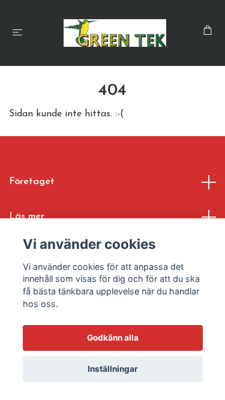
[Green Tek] (115, 33)
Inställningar (113, 369)
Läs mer (26, 216)
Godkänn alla (113, 337)
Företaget (32, 182)
